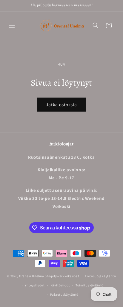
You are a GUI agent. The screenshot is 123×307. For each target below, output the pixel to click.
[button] (12, 25)
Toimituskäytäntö (90, 285)
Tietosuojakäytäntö (100, 276)
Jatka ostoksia (61, 104)
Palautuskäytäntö (64, 294)
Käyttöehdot (60, 285)
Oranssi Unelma (31, 276)
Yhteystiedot (34, 285)
